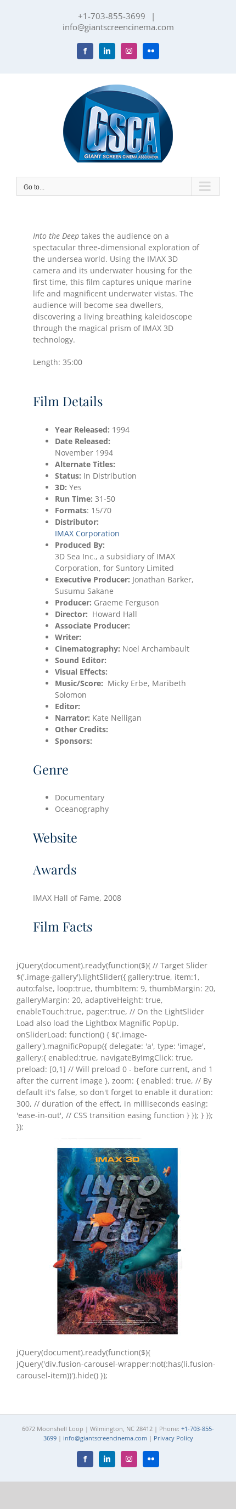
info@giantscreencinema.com (118, 26)
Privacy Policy (173, 1438)
